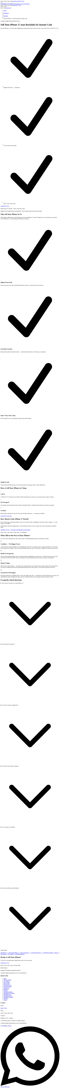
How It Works (14, 4)
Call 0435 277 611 (16, 5)
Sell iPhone (3, 4)
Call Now (8, 8)
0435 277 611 (4, 1008)
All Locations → (11, 954)
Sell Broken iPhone (8, 992)
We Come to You (22, 4)
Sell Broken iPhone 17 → (37, 952)
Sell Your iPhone (7, 980)
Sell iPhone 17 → (5, 952)
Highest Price (7, 984)
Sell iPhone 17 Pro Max (9, 993)
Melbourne (6, 989)
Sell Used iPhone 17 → (25, 952)
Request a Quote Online (24, 529)
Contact (28, 4)
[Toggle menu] (10, 8)
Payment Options (7, 986)
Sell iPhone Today (8, 996)
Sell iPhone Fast (7, 994)
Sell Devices (6, 988)
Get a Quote (8, 4)
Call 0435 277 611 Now (6, 516)
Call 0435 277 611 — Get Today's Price (10, 529)
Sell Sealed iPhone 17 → (14, 952)
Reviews (6, 990)
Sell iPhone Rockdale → (49, 952)
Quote (3, 1025)
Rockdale (6, 16)
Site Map (6, 998)
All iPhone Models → (20, 954)
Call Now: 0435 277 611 (18, 1)
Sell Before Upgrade (8, 997)
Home (5, 10)
